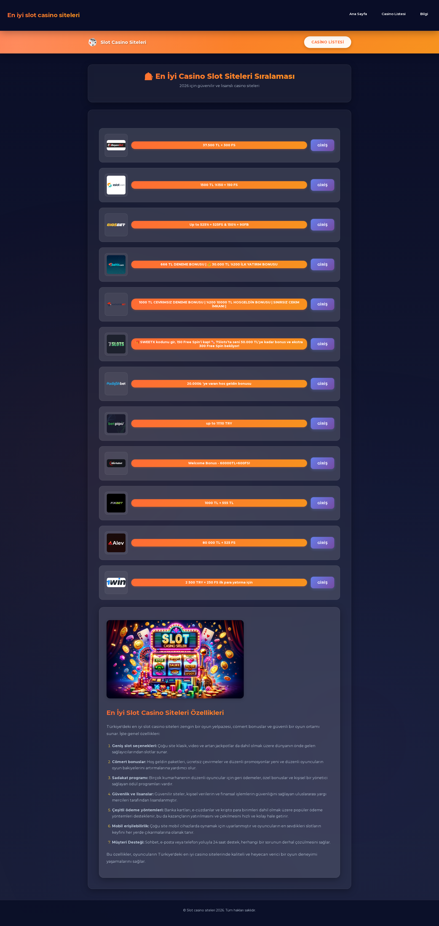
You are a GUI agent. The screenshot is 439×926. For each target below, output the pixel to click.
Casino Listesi (394, 14)
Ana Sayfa (358, 14)
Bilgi (424, 14)
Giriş (322, 145)
